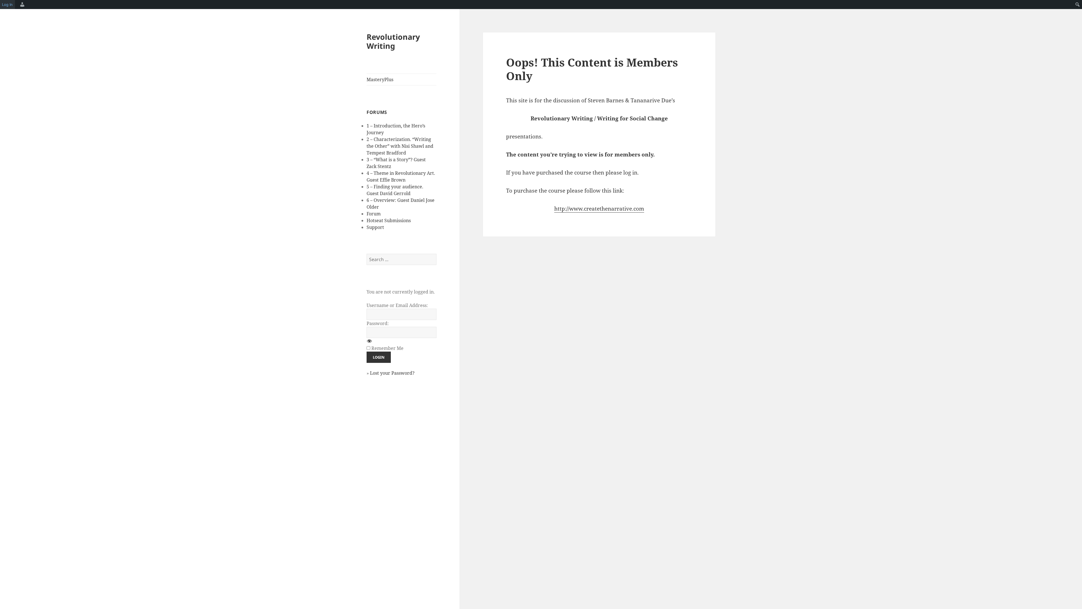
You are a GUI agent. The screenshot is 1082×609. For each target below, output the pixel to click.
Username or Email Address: (397, 305)
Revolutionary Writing (393, 41)
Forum (374, 214)
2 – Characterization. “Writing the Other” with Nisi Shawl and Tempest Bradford (400, 146)
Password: (378, 323)
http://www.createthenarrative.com (599, 208)
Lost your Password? (392, 373)
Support (375, 227)
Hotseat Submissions (389, 220)
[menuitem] (21, 4)
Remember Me (387, 348)
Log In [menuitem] (7, 4)
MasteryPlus (380, 79)
